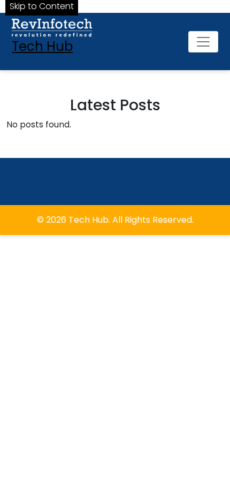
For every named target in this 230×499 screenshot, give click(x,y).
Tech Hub (42, 46)
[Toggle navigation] (203, 41)
